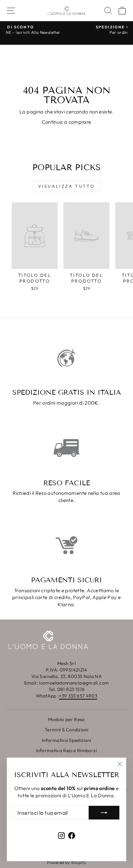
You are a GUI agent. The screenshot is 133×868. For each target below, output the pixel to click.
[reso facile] (66, 447)
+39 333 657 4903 (78, 696)
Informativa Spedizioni (66, 740)
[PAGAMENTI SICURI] (66, 545)
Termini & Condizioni (66, 730)
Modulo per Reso (66, 719)
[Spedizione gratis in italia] (66, 357)
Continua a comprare (66, 122)
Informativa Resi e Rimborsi (66, 750)
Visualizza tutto (66, 186)
